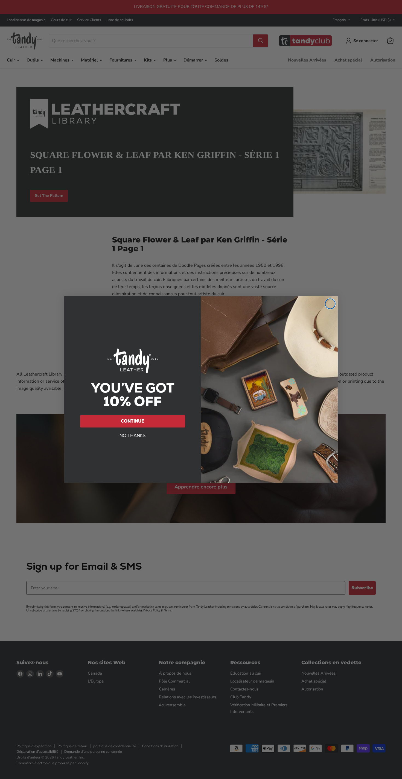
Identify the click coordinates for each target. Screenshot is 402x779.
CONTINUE (132, 421)
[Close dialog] (330, 303)
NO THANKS (133, 435)
